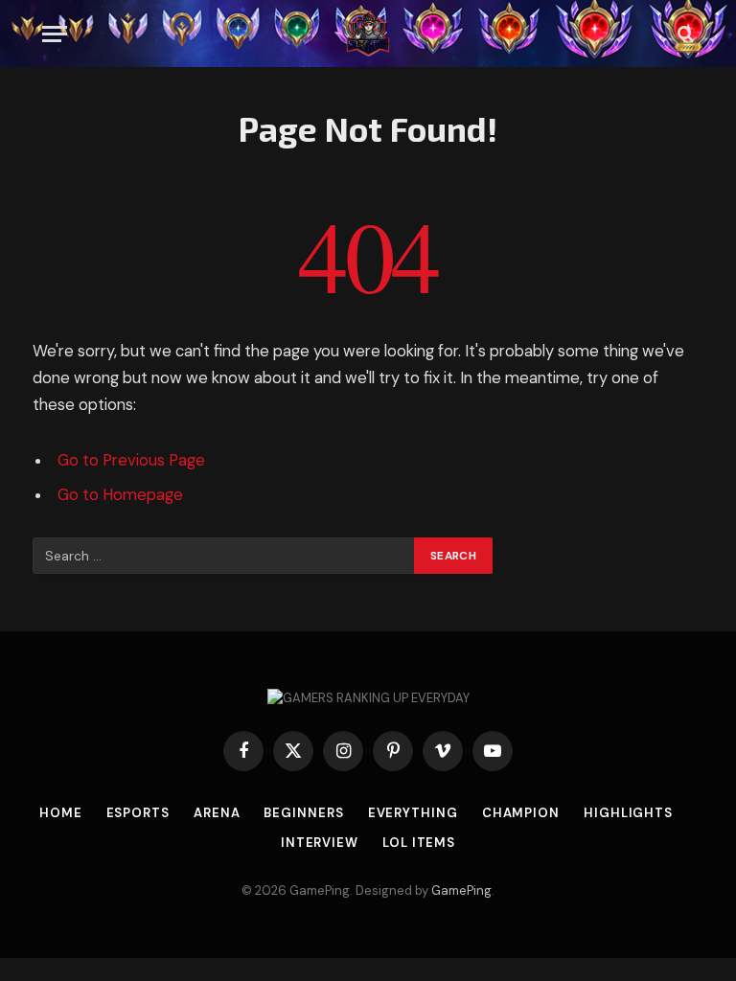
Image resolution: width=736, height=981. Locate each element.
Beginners (303, 813)
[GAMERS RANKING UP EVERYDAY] (368, 33)
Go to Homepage (120, 495)
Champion (521, 813)
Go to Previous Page (131, 460)
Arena (217, 813)
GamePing (461, 890)
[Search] (684, 34)
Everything (413, 813)
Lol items (418, 842)
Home (60, 813)
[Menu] (54, 34)
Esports (138, 813)
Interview (319, 842)
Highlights (628, 813)
